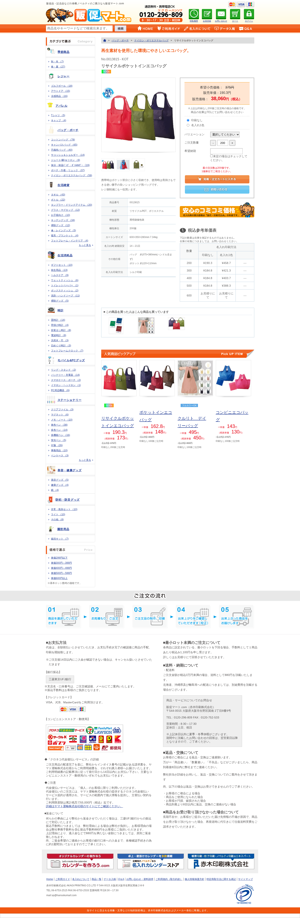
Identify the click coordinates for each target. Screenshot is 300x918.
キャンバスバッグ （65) (64, 144)
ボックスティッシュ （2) (64, 290)
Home (49, 879)
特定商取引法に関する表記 (221, 879)
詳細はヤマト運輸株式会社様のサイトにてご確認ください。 (84, 806)
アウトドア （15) (60, 91)
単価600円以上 (59, 578)
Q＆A (121, 879)
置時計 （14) (58, 320)
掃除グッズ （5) (60, 300)
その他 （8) (57, 519)
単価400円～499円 (61, 568)
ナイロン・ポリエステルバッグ (151, 40)
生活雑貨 (64, 185)
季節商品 (64, 52)
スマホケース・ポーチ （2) (66, 380)
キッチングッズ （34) (63, 220)
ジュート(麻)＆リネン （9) (65, 160)
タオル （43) (58, 194)
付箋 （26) (57, 445)
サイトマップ (245, 879)
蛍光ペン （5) (58, 440)
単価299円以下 (59, 557)
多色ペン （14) (59, 430)
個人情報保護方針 (194, 879)
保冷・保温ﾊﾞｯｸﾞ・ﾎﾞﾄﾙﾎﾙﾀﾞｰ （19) (70, 165)
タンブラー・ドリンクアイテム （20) (71, 204)
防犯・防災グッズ (68, 499)
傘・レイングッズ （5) (63, 230)
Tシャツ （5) (58, 115)
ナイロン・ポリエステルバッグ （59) (71, 175)
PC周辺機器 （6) (60, 390)
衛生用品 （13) (59, 270)
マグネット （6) (60, 414)
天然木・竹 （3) (60, 340)
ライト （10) (58, 514)
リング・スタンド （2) (63, 369)
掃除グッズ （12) (60, 225)
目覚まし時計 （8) (61, 330)
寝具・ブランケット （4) (64, 235)
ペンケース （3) (60, 455)
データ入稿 (110, 879)
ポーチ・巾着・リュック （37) (68, 170)
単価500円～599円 (61, 573)
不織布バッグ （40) (61, 149)
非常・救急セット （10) (64, 509)
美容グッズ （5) (60, 479)
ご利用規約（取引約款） (169, 879)
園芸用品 (63, 529)
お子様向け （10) (60, 215)
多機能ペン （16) (60, 435)
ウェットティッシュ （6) (64, 280)
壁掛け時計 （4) (60, 325)
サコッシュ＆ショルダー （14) (68, 155)
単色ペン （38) (59, 424)
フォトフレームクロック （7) (67, 350)
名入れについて (80, 879)
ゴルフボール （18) (61, 85)
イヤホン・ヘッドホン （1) (66, 385)
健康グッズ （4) (60, 485)
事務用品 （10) (59, 450)
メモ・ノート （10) (61, 419)
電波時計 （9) (58, 335)
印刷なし (197, 120)
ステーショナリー (70, 400)
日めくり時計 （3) (61, 345)
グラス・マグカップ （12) (65, 210)
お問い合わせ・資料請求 (139, 879)
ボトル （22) (58, 199)
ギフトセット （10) (61, 265)
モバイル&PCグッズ (71, 360)
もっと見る (85, 245)
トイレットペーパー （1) (64, 285)
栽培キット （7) (60, 538)
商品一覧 (96, 879)
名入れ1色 (197, 125)
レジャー (64, 76)
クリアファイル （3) (62, 409)
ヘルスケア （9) (60, 275)
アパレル (62, 105)
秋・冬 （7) (57, 61)
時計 (60, 310)
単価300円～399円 (61, 562)
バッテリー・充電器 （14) (65, 375)
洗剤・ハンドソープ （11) (65, 295)
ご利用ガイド (62, 879)
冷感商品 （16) (59, 96)
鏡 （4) (55, 490)
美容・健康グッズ (70, 470)
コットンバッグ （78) (63, 139)
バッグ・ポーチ (68, 130)
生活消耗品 (65, 255)
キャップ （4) (58, 120)
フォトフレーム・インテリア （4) (69, 240)
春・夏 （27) (58, 66)
